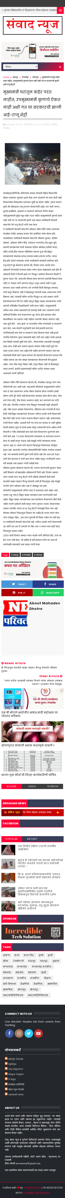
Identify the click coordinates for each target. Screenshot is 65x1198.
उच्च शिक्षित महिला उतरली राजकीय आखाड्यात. (37, 848)
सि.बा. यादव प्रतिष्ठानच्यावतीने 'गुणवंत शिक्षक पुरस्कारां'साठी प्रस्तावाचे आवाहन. (39, 876)
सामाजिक (52, 983)
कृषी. (50, 955)
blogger (11, 786)
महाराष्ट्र (20, 972)
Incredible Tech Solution (36, 1192)
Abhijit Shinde (15, 1058)
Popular (12, 839)
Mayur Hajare (16, 1074)
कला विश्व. (29, 955)
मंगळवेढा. (22, 966)
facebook (52, 786)
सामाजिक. (8, 989)
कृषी (41, 955)
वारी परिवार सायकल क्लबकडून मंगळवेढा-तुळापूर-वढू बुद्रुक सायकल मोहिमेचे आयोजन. (38, 905)
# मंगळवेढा (26, 554)
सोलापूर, (6, 128)
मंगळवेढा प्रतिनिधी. (16, 1084)
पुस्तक (56, 960)
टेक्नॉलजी (18, 960)
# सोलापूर (38, 554)
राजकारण (8, 978)
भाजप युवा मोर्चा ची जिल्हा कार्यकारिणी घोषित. (29, 775)
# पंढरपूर (15, 554)
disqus (32, 786)
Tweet (22, 584)
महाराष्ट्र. (32, 972)
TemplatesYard (31, 1187)
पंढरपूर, (47, 124)
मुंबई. (44, 972)
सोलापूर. (34, 989)
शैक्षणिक (24, 983)
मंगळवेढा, (54, 124)
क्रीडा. (6, 960)
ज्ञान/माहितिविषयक (13, 995)
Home (6, 77)
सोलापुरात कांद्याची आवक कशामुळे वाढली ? (27, 745)
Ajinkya (12, 1063)
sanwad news (16, 1094)
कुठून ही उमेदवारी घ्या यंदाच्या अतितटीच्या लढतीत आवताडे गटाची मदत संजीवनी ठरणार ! (40, 863)
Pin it (21, 592)
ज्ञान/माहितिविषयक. (38, 995)
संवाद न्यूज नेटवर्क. (16, 1089)
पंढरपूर (15, 77)
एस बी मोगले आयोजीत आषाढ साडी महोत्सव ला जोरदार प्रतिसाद (29, 714)
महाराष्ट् (7, 972)
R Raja (12, 1079)
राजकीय (21, 978)
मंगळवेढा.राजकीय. (42, 966)
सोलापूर (35, 77)
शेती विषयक (9, 983)
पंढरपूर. (44, 960)
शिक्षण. (47, 978)
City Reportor (15, 1069)
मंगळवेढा (25, 77)
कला (16, 955)
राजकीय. (35, 978)
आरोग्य (6, 955)
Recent (32, 839)
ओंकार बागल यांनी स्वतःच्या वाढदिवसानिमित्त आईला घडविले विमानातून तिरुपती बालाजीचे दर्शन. (37, 891)
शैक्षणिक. (38, 983)
